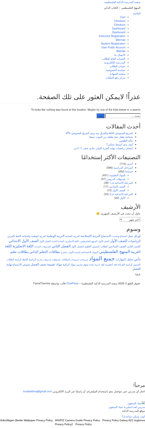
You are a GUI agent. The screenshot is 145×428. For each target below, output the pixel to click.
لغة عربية (99, 264)
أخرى (130, 164)
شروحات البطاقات (70, 259)
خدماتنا (129, 171)
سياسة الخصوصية (115, 70)
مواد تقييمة (54, 264)
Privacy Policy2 (64, 424)
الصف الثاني (133, 246)
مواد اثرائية (69, 264)
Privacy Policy (83, 424)
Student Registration (113, 43)
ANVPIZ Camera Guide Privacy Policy (77, 420)
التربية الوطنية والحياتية (34, 236)
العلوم (88, 246)
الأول (122, 198)
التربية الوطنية (55, 236)
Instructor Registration (112, 36)
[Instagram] (133, 279)
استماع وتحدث (119, 236)
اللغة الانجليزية (22, 245)
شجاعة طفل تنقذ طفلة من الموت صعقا (111, 137)
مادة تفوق (88, 264)
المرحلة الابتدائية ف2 (121, 194)
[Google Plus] (135, 279)
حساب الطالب (117, 66)
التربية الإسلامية (90, 235)
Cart (122, 17)
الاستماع (106, 236)
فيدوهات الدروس (116, 179)
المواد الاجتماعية (89, 252)
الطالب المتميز (100, 246)
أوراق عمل (134, 236)
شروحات (84, 259)
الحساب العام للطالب (113, 58)
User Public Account (113, 47)
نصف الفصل (38, 264)
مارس (79, 264)
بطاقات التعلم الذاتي (44, 251)
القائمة (136, 13)
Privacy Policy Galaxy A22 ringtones (123, 420)
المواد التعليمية (117, 175)
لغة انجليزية (111, 264)
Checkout (119, 21)
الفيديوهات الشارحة (42, 246)
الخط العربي (14, 236)
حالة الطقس (126, 140)
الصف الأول (119, 190)
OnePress (72, 283)
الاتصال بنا (119, 55)
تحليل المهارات (124, 259)
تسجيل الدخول (118, 373)
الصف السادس (117, 186)
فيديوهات (56, 259)
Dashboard (118, 28)
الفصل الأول (77, 246)
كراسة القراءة (125, 264)
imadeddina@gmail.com (37, 391)
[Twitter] (139, 279)
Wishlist (120, 51)
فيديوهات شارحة (44, 259)
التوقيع (129, 373)
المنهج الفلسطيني (114, 251)
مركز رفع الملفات (115, 77)
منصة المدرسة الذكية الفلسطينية (122, 2)
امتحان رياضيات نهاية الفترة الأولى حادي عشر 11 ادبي (103, 148)
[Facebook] (137, 279)
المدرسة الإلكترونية (114, 62)
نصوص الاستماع (21, 264)
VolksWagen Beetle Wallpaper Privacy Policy (26, 420)
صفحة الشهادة (117, 74)
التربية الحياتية (72, 236)
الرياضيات (134, 240)
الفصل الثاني (61, 245)
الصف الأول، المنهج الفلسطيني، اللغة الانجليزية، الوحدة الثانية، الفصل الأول (74, 241)
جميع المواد (102, 258)
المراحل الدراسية (123, 167)
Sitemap (120, 40)
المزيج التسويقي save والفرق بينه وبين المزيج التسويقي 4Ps (99, 133)
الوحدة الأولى (74, 252)
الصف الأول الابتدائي (24, 240)
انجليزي (64, 252)
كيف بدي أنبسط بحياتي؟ (119, 144)
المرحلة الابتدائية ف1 (121, 182)
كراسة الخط (29, 259)
